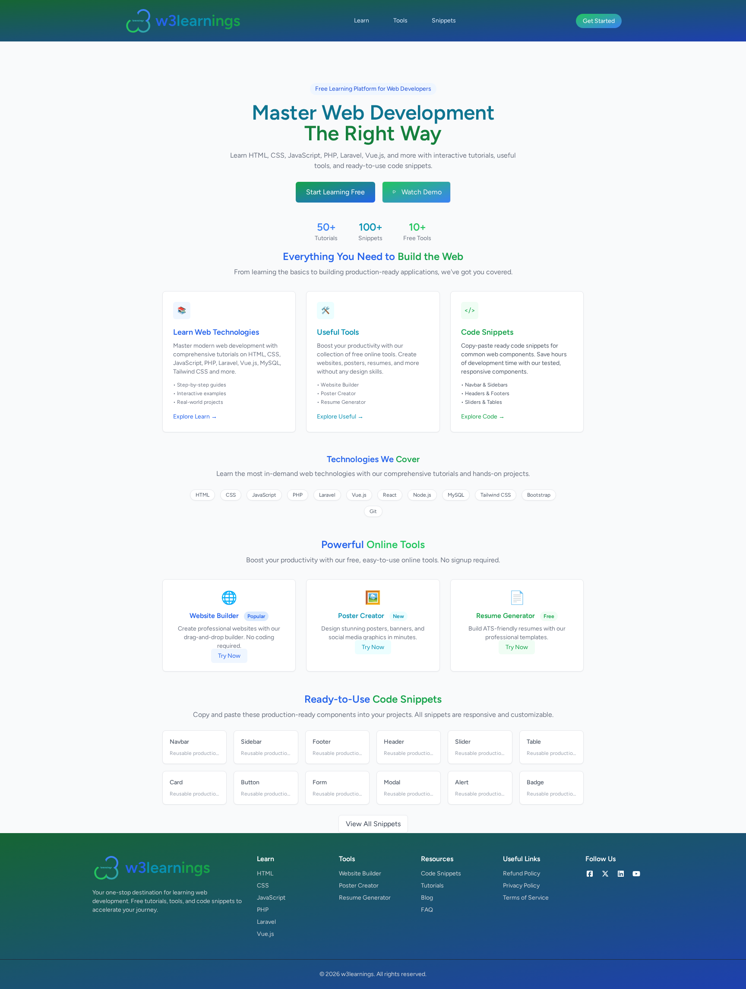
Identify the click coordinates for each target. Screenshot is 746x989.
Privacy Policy (521, 885)
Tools (400, 20)
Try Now (229, 655)
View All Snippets (373, 824)
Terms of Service (526, 897)
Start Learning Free (335, 192)
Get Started (599, 21)
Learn (361, 20)
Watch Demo (421, 192)
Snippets (444, 20)
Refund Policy (521, 873)
